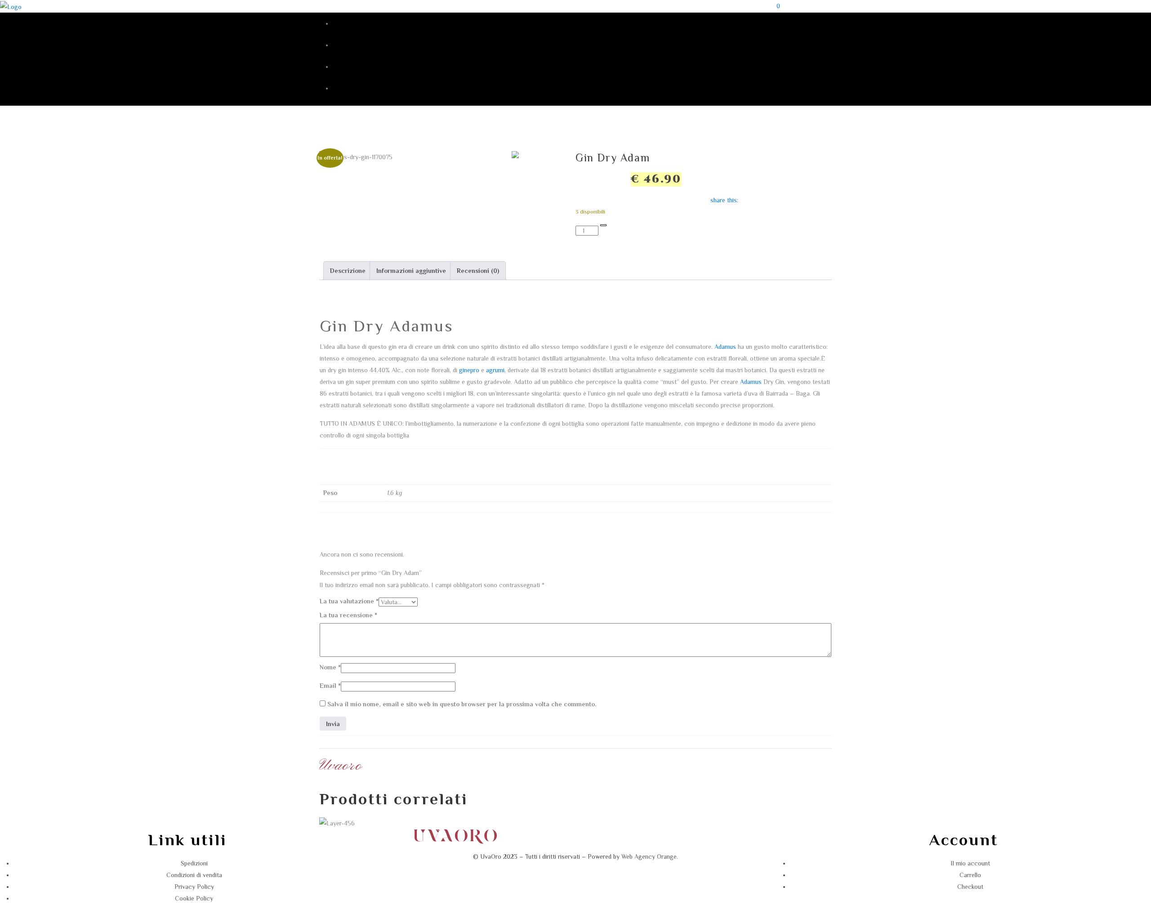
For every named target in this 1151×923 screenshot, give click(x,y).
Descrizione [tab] (348, 270)
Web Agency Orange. (649, 856)
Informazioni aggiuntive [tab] (411, 270)
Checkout (970, 886)
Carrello (970, 874)
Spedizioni (194, 863)
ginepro (469, 370)
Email (330, 685)
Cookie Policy (194, 898)
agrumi (495, 370)
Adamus (725, 346)
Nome (330, 667)
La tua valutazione (349, 601)
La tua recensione (348, 615)
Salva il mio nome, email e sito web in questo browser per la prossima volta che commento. (462, 704)
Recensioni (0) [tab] (478, 270)
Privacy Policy (194, 886)
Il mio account (970, 863)
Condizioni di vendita (194, 874)
